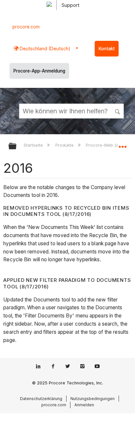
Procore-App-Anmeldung (39, 70)
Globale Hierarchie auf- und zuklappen (16, 146)
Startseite (34, 145)
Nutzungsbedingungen (92, 398)
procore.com (26, 26)
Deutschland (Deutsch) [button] (44, 48)
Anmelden (84, 404)
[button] (118, 111)
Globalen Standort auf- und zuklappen (122, 144)
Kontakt (107, 48)
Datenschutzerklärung (41, 398)
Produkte (65, 145)
